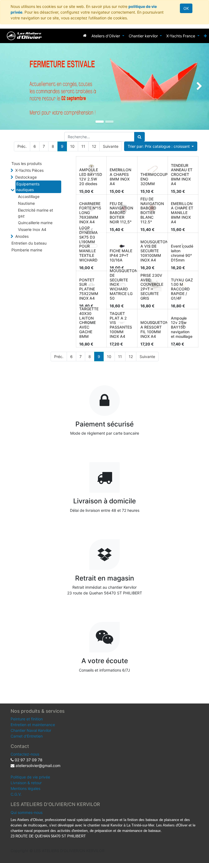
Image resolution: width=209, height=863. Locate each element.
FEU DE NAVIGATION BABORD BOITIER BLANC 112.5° (152, 210)
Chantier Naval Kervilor (31, 730)
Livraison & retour (26, 782)
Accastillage (28, 196)
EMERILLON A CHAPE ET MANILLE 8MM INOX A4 (182, 212)
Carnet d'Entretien (27, 736)
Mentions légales (25, 788)
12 (94, 146)
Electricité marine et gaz (35, 213)
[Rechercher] (139, 137)
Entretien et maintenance (33, 724)
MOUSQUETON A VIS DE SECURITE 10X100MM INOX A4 (154, 250)
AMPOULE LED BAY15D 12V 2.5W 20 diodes (90, 176)
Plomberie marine (26, 250)
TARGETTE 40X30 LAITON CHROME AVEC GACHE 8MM (89, 322)
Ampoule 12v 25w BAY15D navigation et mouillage (181, 327)
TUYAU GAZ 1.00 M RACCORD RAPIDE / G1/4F (182, 289)
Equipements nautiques (27, 187)
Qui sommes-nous (26, 812)
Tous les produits (26, 163)
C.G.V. (16, 794)
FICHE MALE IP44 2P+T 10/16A (121, 255)
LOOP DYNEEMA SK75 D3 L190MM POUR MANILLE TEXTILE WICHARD (88, 243)
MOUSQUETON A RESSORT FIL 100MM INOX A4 (154, 329)
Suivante (110, 146)
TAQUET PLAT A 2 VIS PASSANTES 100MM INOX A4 (121, 325)
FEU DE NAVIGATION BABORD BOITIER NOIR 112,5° (121, 212)
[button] (205, 36)
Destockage (26, 177)
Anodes (22, 236)
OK (186, 8)
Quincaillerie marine (35, 222)
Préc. (22, 146)
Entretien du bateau (29, 243)
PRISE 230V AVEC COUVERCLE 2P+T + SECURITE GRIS (151, 286)
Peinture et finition (27, 719)
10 (72, 146)
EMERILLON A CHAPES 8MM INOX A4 (120, 176)
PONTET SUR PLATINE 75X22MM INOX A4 (88, 289)
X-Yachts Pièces (29, 170)
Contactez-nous (25, 754)
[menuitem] (84, 35)
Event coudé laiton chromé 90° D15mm (182, 253)
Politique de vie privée (30, 777)
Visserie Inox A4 (32, 229)
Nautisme (26, 203)
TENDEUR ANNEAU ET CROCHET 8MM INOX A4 (181, 174)
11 (83, 146)
